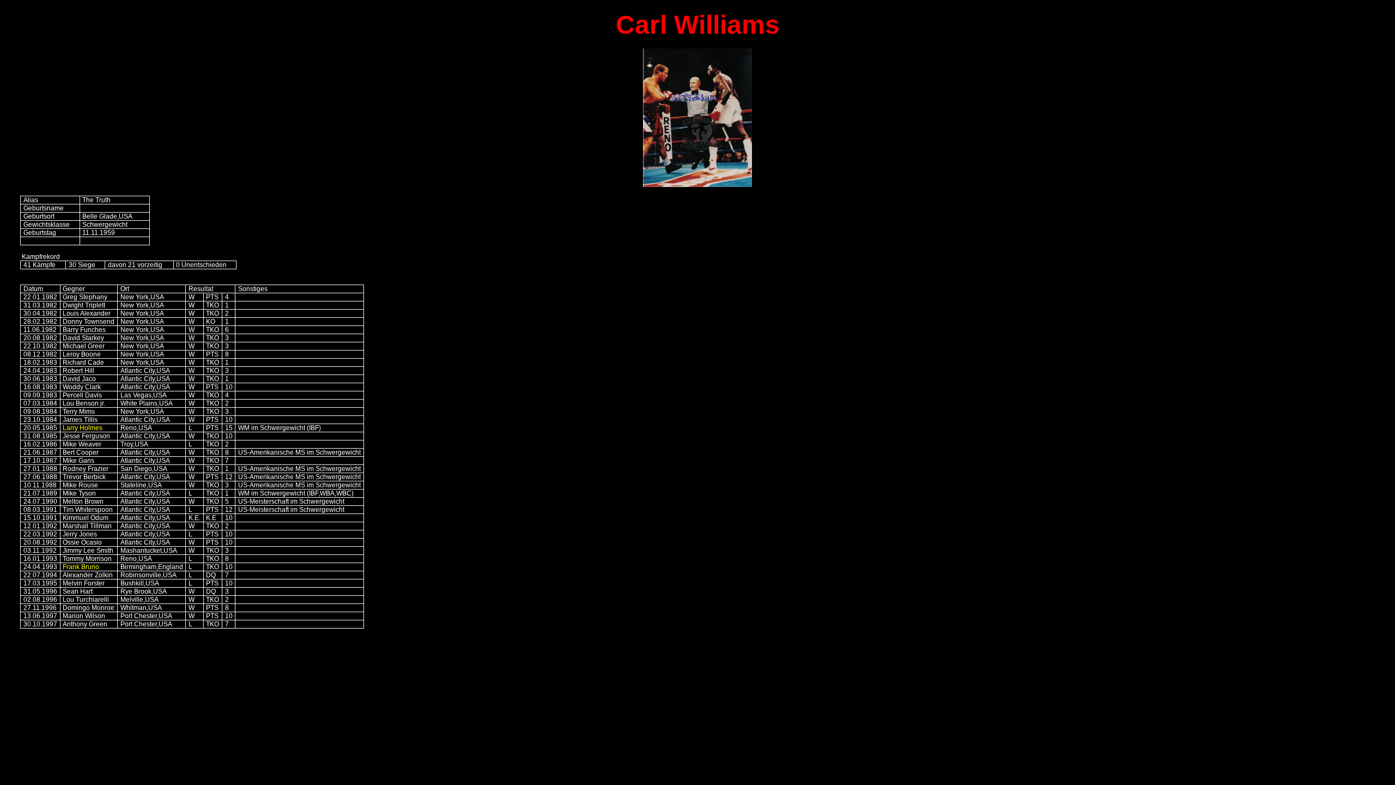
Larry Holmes (82, 428)
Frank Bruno (81, 567)
